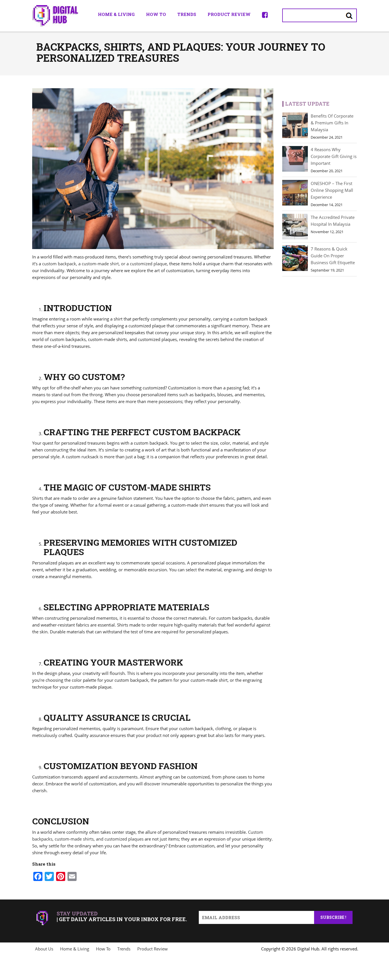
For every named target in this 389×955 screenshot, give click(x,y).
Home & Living (116, 14)
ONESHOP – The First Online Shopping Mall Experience (332, 190)
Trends (186, 14)
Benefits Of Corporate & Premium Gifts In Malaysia (332, 122)
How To (156, 14)
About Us (44, 949)
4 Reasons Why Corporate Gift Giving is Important (334, 156)
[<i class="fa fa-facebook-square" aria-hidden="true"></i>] (265, 15)
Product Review (229, 14)
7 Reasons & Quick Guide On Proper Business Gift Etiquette (333, 255)
